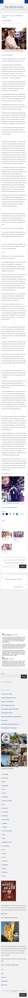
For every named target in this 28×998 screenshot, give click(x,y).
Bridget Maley (5, 785)
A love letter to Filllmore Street (11, 965)
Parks (4, 849)
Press (4, 857)
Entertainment (5, 797)
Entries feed (3, 977)
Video (4, 876)
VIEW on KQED (4, 914)
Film (3, 804)
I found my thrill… (4, 720)
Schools (4, 868)
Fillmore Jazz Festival (7, 800)
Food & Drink (5, 15)
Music (4, 838)
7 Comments (19, 23)
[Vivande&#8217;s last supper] (7, 534)
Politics (4, 853)
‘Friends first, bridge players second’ (8, 697)
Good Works (5, 816)
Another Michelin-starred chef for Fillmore (9, 709)
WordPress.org (4, 985)
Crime (4, 793)
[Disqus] (14, 611)
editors (13, 23)
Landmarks (5, 827)
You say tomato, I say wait (6, 694)
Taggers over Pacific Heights (7, 701)
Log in (2, 973)
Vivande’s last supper (6, 538)
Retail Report (5, 865)
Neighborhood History (7, 842)
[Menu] (1, 1)
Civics (4, 789)
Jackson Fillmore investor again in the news (10, 724)
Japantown (5, 823)
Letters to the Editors (7, 831)
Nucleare (23, 990)
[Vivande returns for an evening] (18, 534)
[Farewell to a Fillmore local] (7, 547)
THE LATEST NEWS (6, 682)
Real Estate (5, 861)
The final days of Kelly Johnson (10, 917)
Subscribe (23, 566)
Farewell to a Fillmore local (6, 550)
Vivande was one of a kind (11, 507)
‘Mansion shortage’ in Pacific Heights (8, 728)
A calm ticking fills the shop (6, 713)
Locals (12, 15)
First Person (5, 808)
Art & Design (5, 774)
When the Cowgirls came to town (8, 705)
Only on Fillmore (6, 846)
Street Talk (5, 872)
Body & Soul (5, 778)
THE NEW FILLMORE (14, 7)
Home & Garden (6, 819)
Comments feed (4, 981)
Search (2, 673)
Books (4, 782)
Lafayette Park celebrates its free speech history (11, 716)
